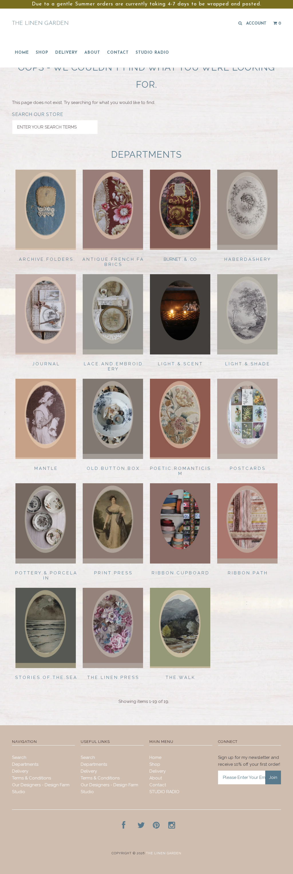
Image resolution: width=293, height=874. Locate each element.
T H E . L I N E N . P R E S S (112, 677)
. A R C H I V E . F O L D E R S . (45, 259)
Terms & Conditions (31, 778)
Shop (42, 53)
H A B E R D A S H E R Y (247, 259)
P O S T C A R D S (247, 468)
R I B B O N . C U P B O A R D (180, 573)
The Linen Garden (40, 23)
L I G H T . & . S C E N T (180, 363)
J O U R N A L (45, 363)
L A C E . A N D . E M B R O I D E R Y (113, 366)
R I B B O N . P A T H (247, 573)
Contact (118, 53)
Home (22, 53)
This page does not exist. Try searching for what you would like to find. (83, 102)
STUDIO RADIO (152, 53)
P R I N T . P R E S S (113, 573)
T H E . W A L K (180, 677)
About (92, 53)
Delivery (66, 53)
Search (19, 757)
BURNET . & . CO (180, 259)
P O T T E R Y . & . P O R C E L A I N (45, 575)
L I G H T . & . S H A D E (247, 363)
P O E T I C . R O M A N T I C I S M (180, 471)
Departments (25, 764)
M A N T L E (45, 468)
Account (256, 23)
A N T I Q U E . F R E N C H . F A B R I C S (112, 262)
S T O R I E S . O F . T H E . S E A (45, 677)
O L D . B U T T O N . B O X (113, 468)
